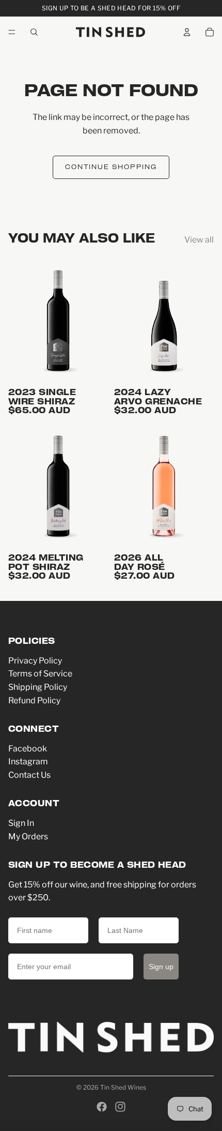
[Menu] (12, 32)
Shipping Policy (37, 687)
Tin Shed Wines (123, 1087)
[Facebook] (102, 1106)
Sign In (21, 823)
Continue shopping (111, 167)
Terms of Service (40, 673)
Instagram (28, 761)
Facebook (27, 748)
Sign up (161, 966)
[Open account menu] (187, 32)
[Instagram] (120, 1106)
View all (199, 240)
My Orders (28, 836)
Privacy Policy (35, 661)
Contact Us (29, 775)
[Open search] (34, 32)
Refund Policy (34, 700)
